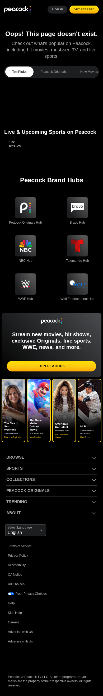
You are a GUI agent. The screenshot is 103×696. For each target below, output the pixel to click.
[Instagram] (53, 658)
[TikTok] (26, 658)
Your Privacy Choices (31, 594)
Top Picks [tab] (19, 72)
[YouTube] (39, 658)
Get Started (85, 9)
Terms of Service (20, 546)
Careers (14, 622)
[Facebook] (12, 658)
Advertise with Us (21, 632)
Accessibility (17, 565)
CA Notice (15, 575)
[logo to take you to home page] (17, 9)
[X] (67, 658)
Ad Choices (16, 584)
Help (11, 603)
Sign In (59, 9)
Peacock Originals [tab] (52, 72)
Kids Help (15, 613)
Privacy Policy (18, 555)
